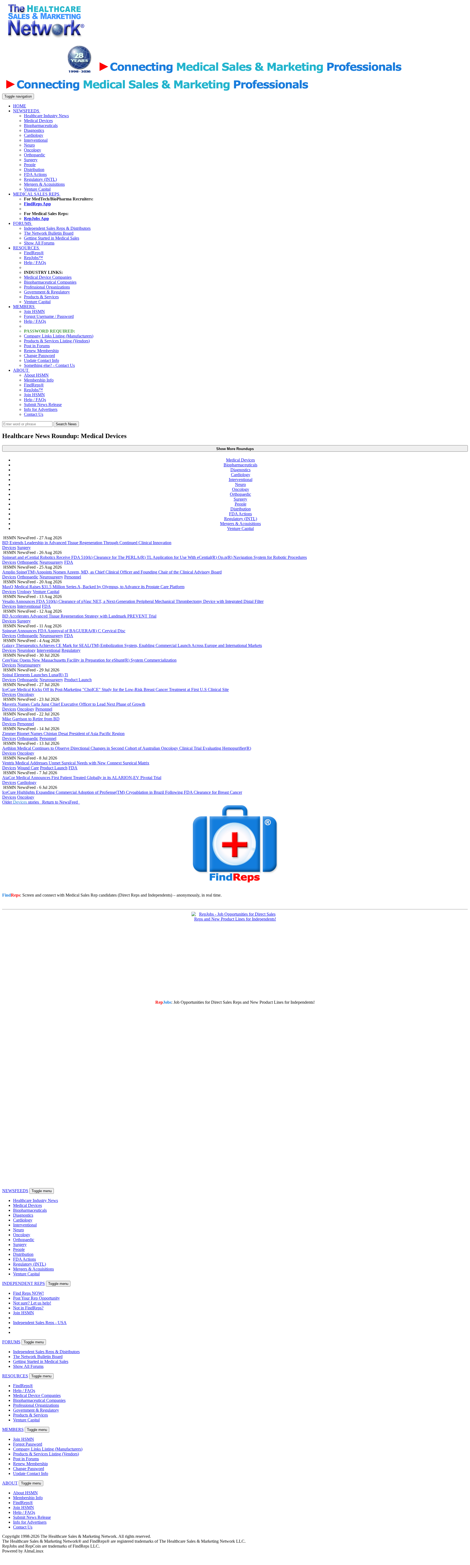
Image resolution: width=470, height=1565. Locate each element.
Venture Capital (37, 189)
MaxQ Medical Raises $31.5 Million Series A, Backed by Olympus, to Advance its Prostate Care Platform (93, 586)
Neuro (29, 145)
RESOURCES (26, 248)
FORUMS (22, 223)
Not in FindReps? (28, 1308)
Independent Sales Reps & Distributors (57, 228)
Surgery (31, 159)
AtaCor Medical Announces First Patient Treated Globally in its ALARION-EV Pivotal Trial (81, 777)
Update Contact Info (41, 360)
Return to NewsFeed (61, 802)
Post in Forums (37, 345)
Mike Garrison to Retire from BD (31, 719)
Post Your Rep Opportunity (36, 1298)
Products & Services (41, 297)
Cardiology (33, 135)
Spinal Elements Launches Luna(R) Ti (35, 675)
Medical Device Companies (48, 277)
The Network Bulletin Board (48, 233)
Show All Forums (39, 243)
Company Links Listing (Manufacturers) (58, 336)
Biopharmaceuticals (41, 125)
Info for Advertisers (40, 409)
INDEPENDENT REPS (23, 1283)
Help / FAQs (35, 262)
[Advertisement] (188, 34)
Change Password (39, 355)
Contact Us (33, 414)
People (30, 164)
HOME (19, 106)
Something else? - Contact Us (49, 365)
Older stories (21, 802)
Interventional (36, 140)
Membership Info (39, 380)
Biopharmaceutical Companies (50, 282)
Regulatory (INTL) (40, 179)
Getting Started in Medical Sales (51, 238)
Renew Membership (41, 350)
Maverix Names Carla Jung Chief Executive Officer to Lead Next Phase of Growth (73, 704)
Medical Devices (38, 120)
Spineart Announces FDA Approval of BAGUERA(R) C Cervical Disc (63, 630)
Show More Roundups (235, 449)
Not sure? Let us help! (32, 1303)
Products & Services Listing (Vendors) (57, 341)
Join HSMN (34, 311)
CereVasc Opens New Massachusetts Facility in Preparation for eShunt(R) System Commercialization (89, 660)
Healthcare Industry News (46, 115)
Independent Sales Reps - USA (40, 1322)
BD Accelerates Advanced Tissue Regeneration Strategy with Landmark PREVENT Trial (79, 616)
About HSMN (36, 375)
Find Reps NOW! (28, 1293)
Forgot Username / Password (49, 316)
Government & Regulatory (47, 292)
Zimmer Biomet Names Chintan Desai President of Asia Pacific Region (63, 733)
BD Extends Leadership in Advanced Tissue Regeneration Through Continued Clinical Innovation (86, 542)
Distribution (34, 169)
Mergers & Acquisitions (44, 184)
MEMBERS (24, 306)
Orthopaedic (34, 155)
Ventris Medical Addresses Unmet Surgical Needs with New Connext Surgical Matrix (75, 763)
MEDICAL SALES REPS (36, 194)
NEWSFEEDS (26, 111)
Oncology (32, 150)
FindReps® (34, 252)
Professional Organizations (47, 287)
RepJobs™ (33, 257)
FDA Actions (35, 174)
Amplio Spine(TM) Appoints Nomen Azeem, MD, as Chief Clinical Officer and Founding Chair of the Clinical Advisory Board (112, 572)
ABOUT (21, 370)
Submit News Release (43, 404)
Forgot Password (27, 1444)
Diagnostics (34, 130)
